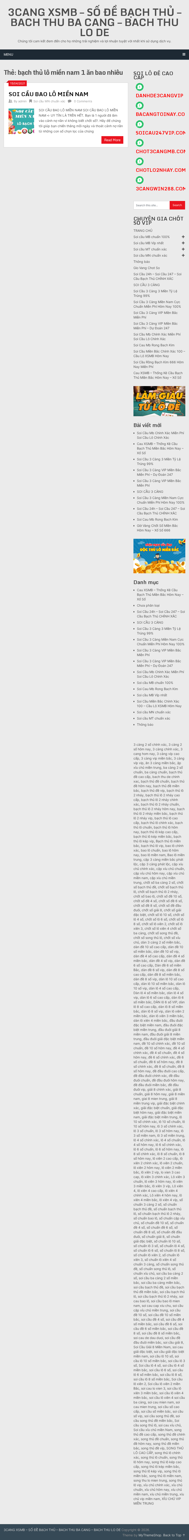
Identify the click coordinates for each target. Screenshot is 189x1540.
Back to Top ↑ (174, 1535)
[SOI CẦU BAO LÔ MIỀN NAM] (21, 120)
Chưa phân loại (148, 605)
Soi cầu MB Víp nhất (148, 243)
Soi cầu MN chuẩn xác (49, 101)
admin (22, 101)
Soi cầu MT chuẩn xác (150, 249)
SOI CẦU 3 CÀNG (146, 285)
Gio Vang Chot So (146, 268)
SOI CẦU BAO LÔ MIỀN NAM (48, 93)
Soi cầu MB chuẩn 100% (151, 237)
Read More (112, 140)
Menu (8, 54)
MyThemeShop (150, 1535)
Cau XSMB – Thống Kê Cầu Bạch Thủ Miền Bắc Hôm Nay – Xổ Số (160, 448)
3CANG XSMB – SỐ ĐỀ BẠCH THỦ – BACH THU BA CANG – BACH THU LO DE (94, 22)
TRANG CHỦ (142, 230)
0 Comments (83, 101)
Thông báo (141, 262)
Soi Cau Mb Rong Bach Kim (153, 345)
